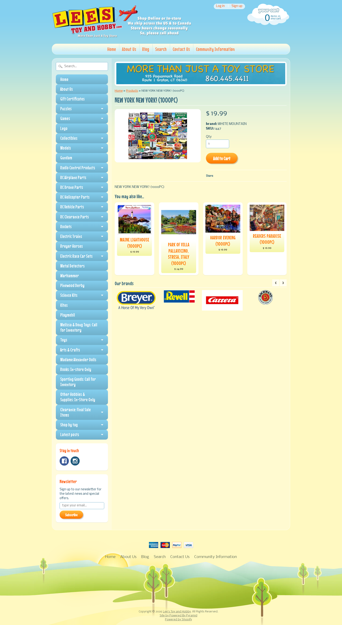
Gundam (66, 157)
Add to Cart (222, 158)
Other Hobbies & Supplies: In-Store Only (77, 397)
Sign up (236, 6)
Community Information (215, 49)
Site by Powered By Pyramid (178, 615)
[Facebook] (64, 461)
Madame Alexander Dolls (78, 359)
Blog (145, 49)
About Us (129, 49)
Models (65, 147)
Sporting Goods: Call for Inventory (78, 382)
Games (65, 118)
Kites (64, 305)
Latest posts (69, 434)
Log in (220, 6)
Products (132, 90)
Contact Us (181, 49)
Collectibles (68, 138)
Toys (63, 339)
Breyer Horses (71, 246)
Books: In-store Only (75, 369)
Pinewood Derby (72, 285)
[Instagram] (75, 461)
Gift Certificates (72, 98)
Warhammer (69, 275)
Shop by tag (69, 424)
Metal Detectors (72, 265)
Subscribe (71, 515)
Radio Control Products (77, 167)
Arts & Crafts (70, 349)
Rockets (66, 226)
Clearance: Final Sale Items (75, 412)
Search (161, 49)
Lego (63, 128)
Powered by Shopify (178, 619)
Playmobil (67, 315)
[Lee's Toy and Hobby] (121, 37)
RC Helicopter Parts (75, 197)
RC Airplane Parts (73, 177)
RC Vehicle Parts (72, 206)
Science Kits (68, 295)
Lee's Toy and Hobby (177, 611)
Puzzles (66, 108)
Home (111, 49)
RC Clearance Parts (74, 216)
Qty (208, 137)
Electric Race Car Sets (76, 256)
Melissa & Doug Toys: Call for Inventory (78, 327)
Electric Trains (71, 236)
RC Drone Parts (71, 187)
